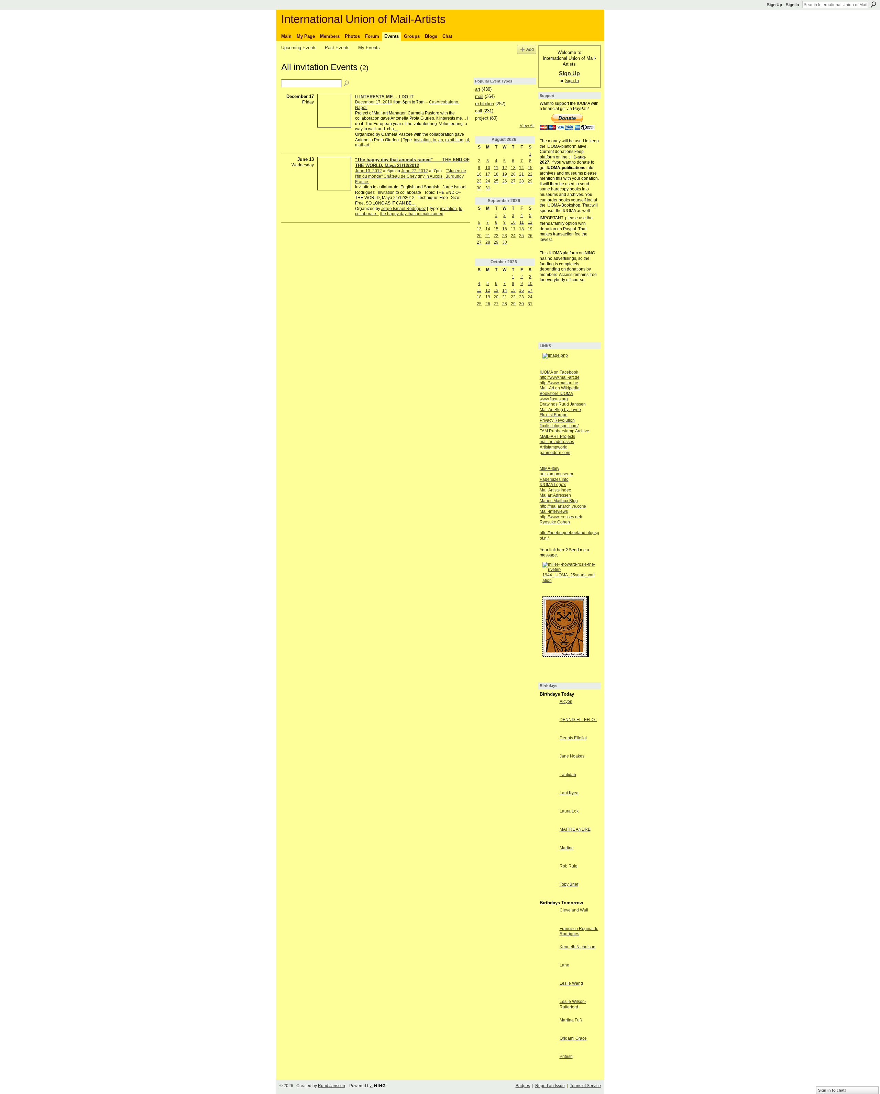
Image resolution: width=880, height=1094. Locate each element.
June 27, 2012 (414, 170)
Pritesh (566, 1056)
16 (479, 174)
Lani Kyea (569, 793)
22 (530, 174)
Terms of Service (585, 1085)
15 (530, 167)
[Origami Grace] (548, 1044)
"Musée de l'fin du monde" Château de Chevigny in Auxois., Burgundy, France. (410, 176)
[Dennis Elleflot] (548, 744)
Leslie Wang (571, 983)
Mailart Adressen (555, 495)
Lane (564, 965)
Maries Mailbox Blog (559, 500)
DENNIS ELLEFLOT (578, 719)
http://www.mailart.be (559, 382)
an (440, 139)
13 (513, 167)
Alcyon (566, 701)
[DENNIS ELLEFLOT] (548, 725)
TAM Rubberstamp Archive (564, 431)
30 (479, 188)
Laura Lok (569, 811)
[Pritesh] (548, 1062)
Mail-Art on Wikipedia (560, 388)
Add (530, 49)
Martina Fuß (571, 1020)
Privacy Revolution (557, 420)
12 (504, 167)
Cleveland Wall (574, 910)
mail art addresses (557, 441)
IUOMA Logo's (553, 484)
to (434, 139)
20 (513, 174)
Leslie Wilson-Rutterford (573, 1004)
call (478, 110)
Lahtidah (568, 774)
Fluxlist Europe (554, 414)
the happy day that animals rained (411, 213)
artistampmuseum (556, 474)
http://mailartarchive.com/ (563, 506)
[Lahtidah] (548, 780)
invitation (422, 139)
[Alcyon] (548, 707)
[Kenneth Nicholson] (548, 952)
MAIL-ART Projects (557, 436)
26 (504, 181)
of (467, 139)
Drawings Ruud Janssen (563, 404)
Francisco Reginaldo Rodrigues (579, 931)
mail (479, 96)
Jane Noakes (572, 756)
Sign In (792, 4)
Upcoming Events (299, 47)
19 (504, 174)
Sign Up (774, 4)
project (481, 118)
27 (513, 181)
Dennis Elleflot (573, 738)
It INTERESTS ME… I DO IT (384, 96)
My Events (369, 47)
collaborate (366, 213)
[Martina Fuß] (548, 1026)
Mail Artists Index (555, 490)
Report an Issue (550, 1085)
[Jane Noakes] (548, 762)
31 (487, 188)
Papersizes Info (554, 479)
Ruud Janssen (331, 1085)
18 (496, 174)
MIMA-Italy (549, 468)
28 (521, 181)
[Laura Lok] (548, 817)
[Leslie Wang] (548, 989)
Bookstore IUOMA (556, 393)
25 (496, 181)
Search (873, 4)
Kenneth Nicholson (577, 946)
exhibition (454, 139)
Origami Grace (573, 1038)
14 (521, 167)
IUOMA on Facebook (559, 372)
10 (487, 167)
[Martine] (548, 854)
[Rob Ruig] (548, 872)
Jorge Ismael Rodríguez (403, 208)
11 (496, 167)
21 (521, 174)
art (477, 89)
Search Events (347, 83)
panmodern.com (555, 452)
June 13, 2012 (368, 170)
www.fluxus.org (554, 399)
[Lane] (548, 971)
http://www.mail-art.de (560, 377)
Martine (567, 848)
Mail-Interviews (554, 511)
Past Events (337, 47)
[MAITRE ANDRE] (548, 835)
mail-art (362, 145)
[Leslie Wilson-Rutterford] (548, 1007)
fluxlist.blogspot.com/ (559, 425)
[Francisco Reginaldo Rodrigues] (548, 934)
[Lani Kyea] (548, 799)
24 (487, 181)
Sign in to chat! (832, 1090)
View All (527, 125)
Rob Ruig (569, 866)
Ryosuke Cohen (555, 522)
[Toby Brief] (548, 890)
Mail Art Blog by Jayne (560, 409)
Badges (523, 1085)
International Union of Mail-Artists (363, 19)
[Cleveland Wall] (548, 916)
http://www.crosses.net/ (561, 517)
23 (479, 181)
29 (530, 181)
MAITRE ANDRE (575, 829)
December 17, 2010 (373, 102)
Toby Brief (569, 884)
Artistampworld (554, 447)
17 (487, 174)
